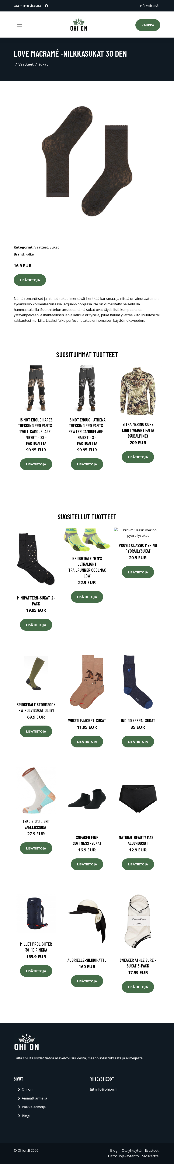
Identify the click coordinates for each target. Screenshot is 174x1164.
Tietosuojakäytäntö (123, 1156)
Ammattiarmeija (34, 1098)
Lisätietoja (30, 280)
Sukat (43, 64)
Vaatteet (26, 64)
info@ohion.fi (149, 6)
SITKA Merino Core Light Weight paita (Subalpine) (138, 429)
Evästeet (152, 1150)
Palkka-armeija (34, 1107)
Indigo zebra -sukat (138, 720)
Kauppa (148, 25)
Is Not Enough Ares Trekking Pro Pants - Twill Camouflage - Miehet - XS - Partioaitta (36, 431)
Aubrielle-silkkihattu (87, 960)
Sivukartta (150, 1156)
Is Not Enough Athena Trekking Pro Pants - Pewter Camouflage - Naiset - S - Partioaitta (87, 431)
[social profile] (46, 6)
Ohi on (27, 1089)
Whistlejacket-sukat (87, 720)
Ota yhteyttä (132, 1150)
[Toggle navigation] (19, 25)
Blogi (26, 1115)
